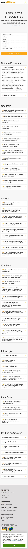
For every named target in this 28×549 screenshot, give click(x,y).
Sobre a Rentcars (5, 495)
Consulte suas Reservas (7, 517)
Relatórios (5, 46)
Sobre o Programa (7, 34)
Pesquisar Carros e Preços (7, 492)
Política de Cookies (16, 540)
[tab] (14, 67)
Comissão (5, 41)
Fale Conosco (4, 497)
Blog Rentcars (4, 494)
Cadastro (5, 37)
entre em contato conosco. (14, 25)
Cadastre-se (4, 520)
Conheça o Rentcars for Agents (8, 510)
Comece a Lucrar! (14, 53)
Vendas (4, 39)
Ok (14, 545)
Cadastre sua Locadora (6, 504)
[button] (25, 2)
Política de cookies (7, 48)
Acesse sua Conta (5, 518)
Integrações (5, 43)
